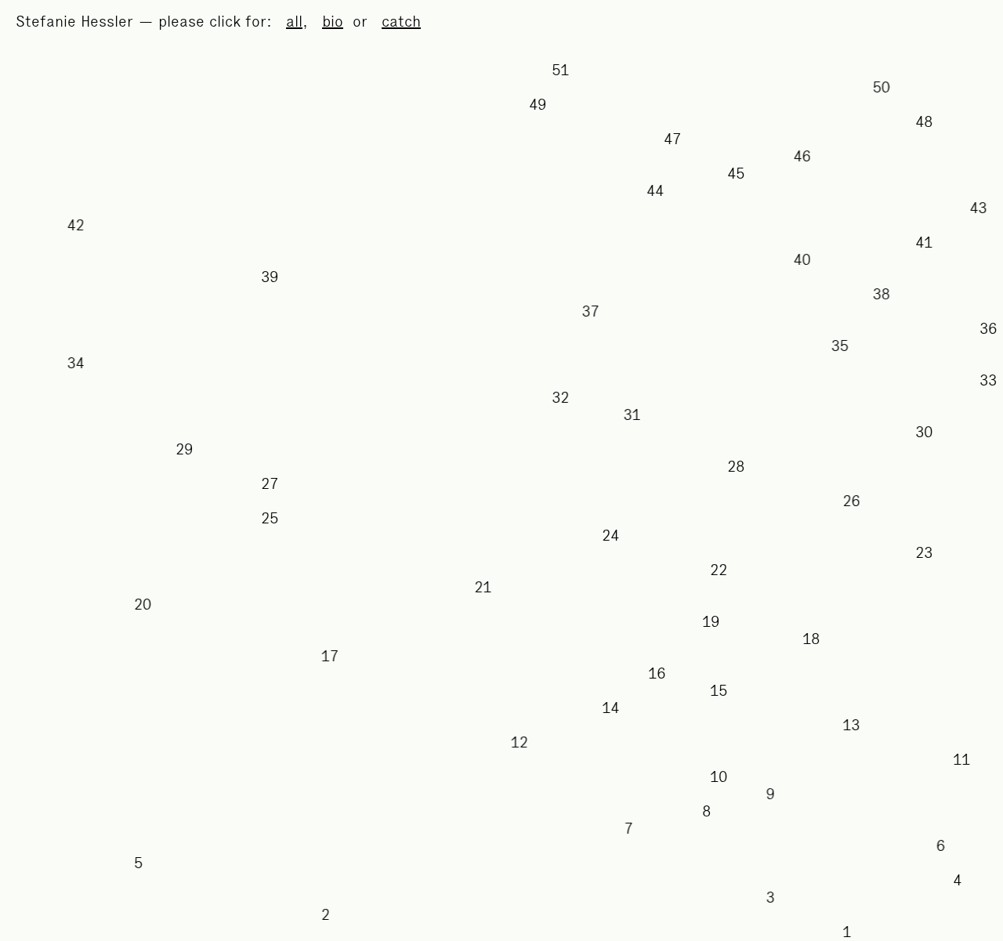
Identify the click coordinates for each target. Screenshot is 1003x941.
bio (332, 21)
